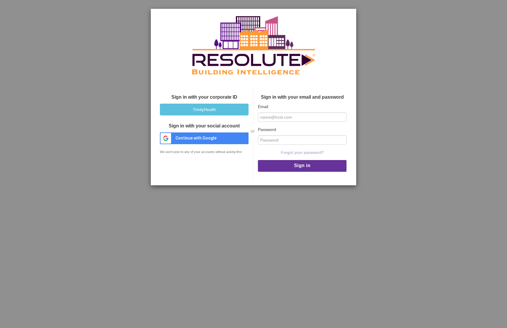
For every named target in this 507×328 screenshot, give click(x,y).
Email (263, 106)
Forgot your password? (302, 152)
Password (267, 129)
